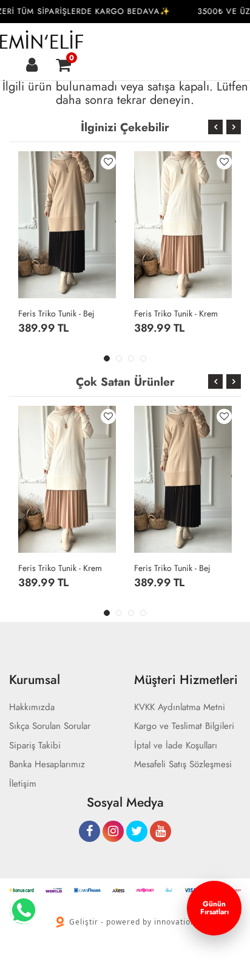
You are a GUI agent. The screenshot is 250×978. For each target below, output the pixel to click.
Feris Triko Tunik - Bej (56, 313)
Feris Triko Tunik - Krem (176, 313)
